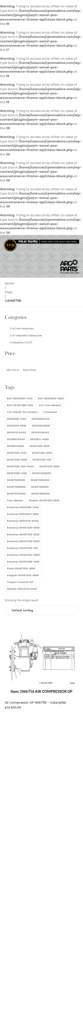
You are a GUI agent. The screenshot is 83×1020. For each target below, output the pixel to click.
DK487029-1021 (42, 459)
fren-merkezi (15, 500)
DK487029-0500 (17, 459)
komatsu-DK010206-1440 (23, 507)
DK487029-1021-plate (20, 466)
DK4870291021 (40, 487)
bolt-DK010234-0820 (51, 398)
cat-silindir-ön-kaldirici (22, 412)
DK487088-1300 (17, 473)
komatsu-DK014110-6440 (22, 521)
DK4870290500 (16, 487)
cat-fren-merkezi (50, 405)
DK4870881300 (40, 493)
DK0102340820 (41, 425)
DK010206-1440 (16, 419)
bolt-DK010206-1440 (19, 398)
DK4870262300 (40, 480)
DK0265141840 (16, 439)
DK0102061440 (40, 419)
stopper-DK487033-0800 (23, 575)
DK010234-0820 (16, 425)
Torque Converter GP (20, 582)
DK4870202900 (41, 473)
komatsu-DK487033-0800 (23, 555)
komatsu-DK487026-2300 (23, 534)
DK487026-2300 (42, 453)
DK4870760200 (16, 493)
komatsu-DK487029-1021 (22, 548)
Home (9, 283)
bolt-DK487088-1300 (20, 405)
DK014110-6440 (16, 432)
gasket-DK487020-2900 (44, 500)
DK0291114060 (15, 446)
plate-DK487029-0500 (21, 568)
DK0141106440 (40, 432)
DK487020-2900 (39, 446)
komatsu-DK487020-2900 (23, 527)
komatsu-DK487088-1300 (23, 561)
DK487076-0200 (49, 466)
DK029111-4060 (39, 439)
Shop (9, 292)
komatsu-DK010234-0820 (23, 514)
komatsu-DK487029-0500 (23, 541)
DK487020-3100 (16, 453)
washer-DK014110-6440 (22, 589)
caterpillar (50, 412)
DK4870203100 (16, 480)
